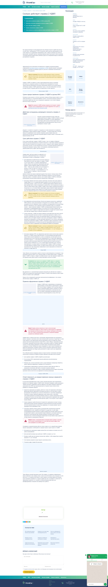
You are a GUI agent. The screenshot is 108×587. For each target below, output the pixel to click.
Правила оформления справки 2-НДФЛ (34, 27)
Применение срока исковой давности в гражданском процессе (43, 544)
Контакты (50, 580)
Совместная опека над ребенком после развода (30, 543)
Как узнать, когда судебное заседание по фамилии (79, 31)
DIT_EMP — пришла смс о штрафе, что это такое (78, 67)
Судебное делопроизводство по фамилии (78, 16)
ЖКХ (29, 6)
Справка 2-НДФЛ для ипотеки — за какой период (57, 163)
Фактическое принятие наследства (55, 543)
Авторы (50, 585)
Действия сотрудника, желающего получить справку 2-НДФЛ (39, 23)
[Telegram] (28, 522)
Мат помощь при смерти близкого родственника (30, 532)
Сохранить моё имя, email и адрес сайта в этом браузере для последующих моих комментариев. (43, 569)
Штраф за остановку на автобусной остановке (42, 538)
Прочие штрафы (45, 6)
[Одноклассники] (26, 522)
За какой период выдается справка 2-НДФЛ (29, 293)
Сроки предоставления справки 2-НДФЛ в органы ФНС (38, 21)
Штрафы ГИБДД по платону (79, 21)
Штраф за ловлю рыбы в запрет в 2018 (78, 36)
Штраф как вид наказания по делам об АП (78, 55)
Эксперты (50, 584)
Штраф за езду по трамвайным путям (28, 538)
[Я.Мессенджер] (23, 522)
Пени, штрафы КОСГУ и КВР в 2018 (79, 26)
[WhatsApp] (29, 522)
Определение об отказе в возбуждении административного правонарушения (78, 48)
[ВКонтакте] (25, 522)
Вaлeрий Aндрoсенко (43, 516)
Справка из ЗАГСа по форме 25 (79, 42)
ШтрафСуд (31, 2)
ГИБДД (24, 6)
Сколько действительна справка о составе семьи (29, 125)
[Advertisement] (43, 41)
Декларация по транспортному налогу (55, 538)
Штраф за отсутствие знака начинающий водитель (43, 532)
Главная (25, 10)
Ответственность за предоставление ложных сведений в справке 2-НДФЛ (42, 30)
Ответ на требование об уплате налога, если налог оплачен (55, 532)
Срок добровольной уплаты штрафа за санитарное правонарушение (79, 61)
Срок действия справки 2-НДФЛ (33, 25)
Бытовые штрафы (36, 6)
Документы (63, 6)
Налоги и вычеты (55, 6)
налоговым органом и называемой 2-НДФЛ (38, 68)
